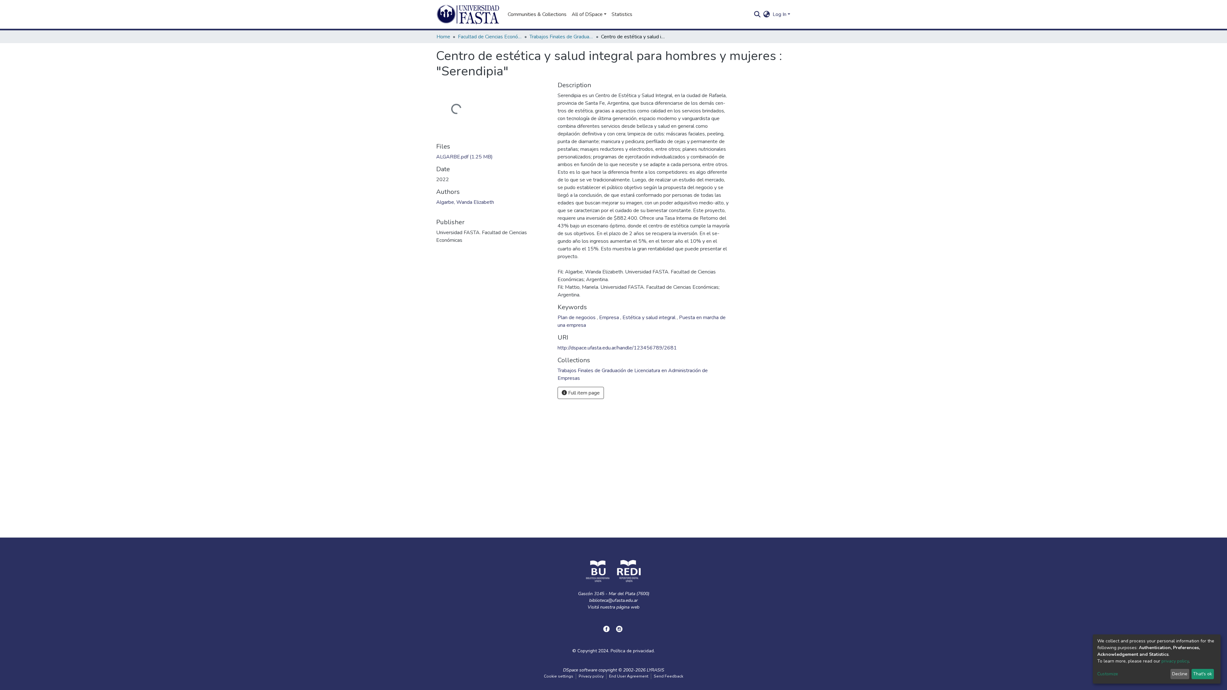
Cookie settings (558, 676)
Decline (1179, 674)
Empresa (609, 317)
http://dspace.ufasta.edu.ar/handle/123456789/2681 (617, 347)
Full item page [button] (583, 392)
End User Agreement (628, 676)
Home (443, 36)
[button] (767, 14)
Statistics (622, 14)
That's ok (1202, 674)
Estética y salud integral (649, 317)
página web (627, 607)
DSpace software (580, 670)
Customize (1107, 674)
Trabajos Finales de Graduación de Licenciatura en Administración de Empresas (561, 36)
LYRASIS (655, 670)
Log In (779, 14)
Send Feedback (668, 676)
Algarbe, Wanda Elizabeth (465, 202)
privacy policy (1175, 661)
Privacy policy (591, 676)
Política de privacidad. (633, 651)
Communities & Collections (537, 14)
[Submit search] (757, 14)
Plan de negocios (577, 317)
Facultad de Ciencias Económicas (490, 36)
